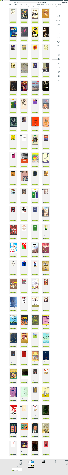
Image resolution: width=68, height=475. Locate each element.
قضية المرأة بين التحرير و (46, 163)
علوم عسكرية (58, 41)
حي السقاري (46, 181)
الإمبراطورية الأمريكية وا (13, 415)
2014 (59, 66)
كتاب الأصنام (13, 451)
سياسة (59, 34)
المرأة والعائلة (58, 28)
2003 (59, 51)
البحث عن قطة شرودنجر (35, 217)
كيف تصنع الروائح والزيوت (35, 109)
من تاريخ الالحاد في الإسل (13, 361)
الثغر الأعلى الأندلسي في (13, 379)
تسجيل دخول (66, 0)
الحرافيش (24, 181)
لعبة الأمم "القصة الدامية (13, 235)
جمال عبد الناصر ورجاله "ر (46, 91)
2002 (59, 50)
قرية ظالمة (35, 91)
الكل (59, 10)
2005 (59, 54)
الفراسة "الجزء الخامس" (13, 397)
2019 (59, 72)
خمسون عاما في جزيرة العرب (24, 235)
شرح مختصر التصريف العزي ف (45, 271)
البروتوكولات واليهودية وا (24, 271)
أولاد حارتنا (35, 253)
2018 (59, 71)
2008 (59, 58)
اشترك (13, 470)
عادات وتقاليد (58, 40)
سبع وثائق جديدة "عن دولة (24, 343)
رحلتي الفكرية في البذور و (24, 163)
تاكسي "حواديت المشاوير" (35, 37)
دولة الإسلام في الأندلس (13, 91)
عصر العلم (35, 433)
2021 (59, 75)
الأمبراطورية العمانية (24, 289)
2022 (59, 76)
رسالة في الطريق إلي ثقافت (13, 307)
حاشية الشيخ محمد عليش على (35, 307)
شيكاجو (24, 37)
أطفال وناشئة (58, 16)
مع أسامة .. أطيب (46, 307)
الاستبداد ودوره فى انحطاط (46, 451)
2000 (59, 47)
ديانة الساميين (24, 361)
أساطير (59, 24)
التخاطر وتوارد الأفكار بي (46, 253)
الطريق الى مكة (46, 127)
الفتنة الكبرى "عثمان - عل (35, 145)
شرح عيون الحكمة (46, 55)
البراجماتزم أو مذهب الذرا (24, 415)
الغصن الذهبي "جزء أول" (24, 145)
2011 (59, 62)
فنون (59, 12)
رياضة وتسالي (58, 33)
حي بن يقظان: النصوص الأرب (35, 73)
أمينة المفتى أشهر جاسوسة (35, 379)
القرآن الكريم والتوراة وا (45, 145)
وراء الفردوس (24, 73)
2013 (59, 64)
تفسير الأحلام (45, 361)
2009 (59, 59)
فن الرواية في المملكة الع (35, 163)
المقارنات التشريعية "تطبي (35, 451)
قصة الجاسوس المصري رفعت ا (13, 253)
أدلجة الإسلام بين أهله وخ (24, 307)
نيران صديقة (35, 415)
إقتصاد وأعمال (58, 15)
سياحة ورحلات (58, 38)
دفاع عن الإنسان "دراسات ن (13, 433)
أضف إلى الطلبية (47, 22)
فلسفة (59, 36)
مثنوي (35, 361)
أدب (59, 23)
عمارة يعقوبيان (24, 127)
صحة (59, 19)
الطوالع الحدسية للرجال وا (24, 397)
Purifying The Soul (35, 343)
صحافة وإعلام (58, 25)
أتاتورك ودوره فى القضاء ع (13, 217)
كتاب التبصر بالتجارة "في (46, 397)
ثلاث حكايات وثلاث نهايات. (24, 433)
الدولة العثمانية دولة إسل (24, 379)
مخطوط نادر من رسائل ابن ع (13, 325)
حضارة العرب (24, 55)
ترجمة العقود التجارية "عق (13, 145)
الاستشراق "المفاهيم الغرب (24, 109)
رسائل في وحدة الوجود (45, 325)
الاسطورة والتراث (35, 55)
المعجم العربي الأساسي (24, 253)
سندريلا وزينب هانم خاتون (24, 451)
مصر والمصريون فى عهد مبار (46, 109)
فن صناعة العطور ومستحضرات (24, 325)
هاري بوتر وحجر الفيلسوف (24, 91)
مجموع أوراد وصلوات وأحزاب (46, 343)
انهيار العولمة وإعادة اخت (24, 217)
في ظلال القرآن (13, 127)
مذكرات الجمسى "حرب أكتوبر (13, 163)
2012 (59, 63)
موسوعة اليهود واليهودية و (35, 127)
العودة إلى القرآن (35, 235)
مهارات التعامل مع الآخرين (13, 199)
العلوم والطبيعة (58, 32)
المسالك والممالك (46, 415)
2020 (59, 74)
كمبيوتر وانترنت (58, 27)
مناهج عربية (58, 45)
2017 (59, 70)
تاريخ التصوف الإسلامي (13, 181)
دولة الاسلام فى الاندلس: (13, 271)
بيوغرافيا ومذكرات (58, 13)
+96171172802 (20, 463)
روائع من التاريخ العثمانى (35, 271)
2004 (59, 53)
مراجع (59, 29)
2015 (59, 67)
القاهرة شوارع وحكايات (45, 199)
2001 (59, 49)
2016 (59, 68)
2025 (59, 80)
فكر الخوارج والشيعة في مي (46, 289)
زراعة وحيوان (58, 21)
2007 (59, 57)
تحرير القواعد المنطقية (35, 181)
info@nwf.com (20, 464)
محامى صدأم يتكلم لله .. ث (13, 55)
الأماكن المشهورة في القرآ (46, 235)
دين (59, 30)
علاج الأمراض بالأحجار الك (46, 433)
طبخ (59, 17)
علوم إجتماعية (58, 37)
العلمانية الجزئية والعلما (13, 109)
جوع (35, 289)
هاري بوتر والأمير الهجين (35, 325)
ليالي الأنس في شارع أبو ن (24, 199)
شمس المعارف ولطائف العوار (13, 343)
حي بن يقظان (45, 379)
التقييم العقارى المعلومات (13, 37)
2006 (59, 55)
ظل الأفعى (46, 37)
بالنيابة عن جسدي (13, 73)
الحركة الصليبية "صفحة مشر (35, 397)
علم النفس (58, 42)
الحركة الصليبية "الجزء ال (13, 289)
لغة (59, 11)
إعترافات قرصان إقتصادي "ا (46, 73)
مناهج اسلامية (58, 46)
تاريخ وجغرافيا (58, 20)
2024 (59, 79)
